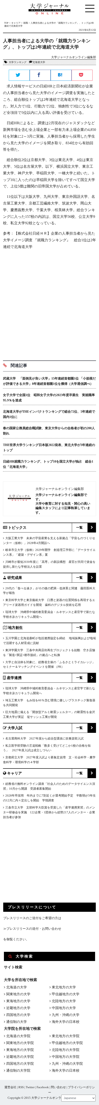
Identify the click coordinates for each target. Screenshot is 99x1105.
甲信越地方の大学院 (67, 1043)
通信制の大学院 (18, 1070)
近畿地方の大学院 (20, 1057)
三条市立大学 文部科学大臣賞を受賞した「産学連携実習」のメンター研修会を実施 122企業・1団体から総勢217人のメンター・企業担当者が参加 (49, 812)
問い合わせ (58, 1087)
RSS (21, 1087)
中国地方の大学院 (65, 1057)
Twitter (30, 1087)
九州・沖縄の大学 (65, 1015)
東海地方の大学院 (20, 1050)
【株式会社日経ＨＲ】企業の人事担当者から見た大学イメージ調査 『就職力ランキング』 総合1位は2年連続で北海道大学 (49, 240)
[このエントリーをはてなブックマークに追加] (61, 75)
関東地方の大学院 (20, 1043)
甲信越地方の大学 (65, 994)
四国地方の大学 (18, 1015)
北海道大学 (38, 62)
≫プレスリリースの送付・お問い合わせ (32, 928)
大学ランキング (17, 62)
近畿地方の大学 (18, 1008)
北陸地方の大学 (64, 1001)
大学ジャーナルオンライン (49, 1097)
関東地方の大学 (18, 994)
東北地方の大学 (64, 987)
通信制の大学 (16, 1022)
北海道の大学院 (18, 1036)
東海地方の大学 (18, 1001)
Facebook (43, 1087)
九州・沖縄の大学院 (67, 1063)
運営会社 (10, 1087)
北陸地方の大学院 (65, 1050)
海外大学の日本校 (65, 1022)
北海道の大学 (16, 987)
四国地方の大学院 (20, 1063)
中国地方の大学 (64, 1008)
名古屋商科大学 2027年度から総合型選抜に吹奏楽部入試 (44, 738)
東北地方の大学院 (65, 1036)
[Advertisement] (49, 303)
